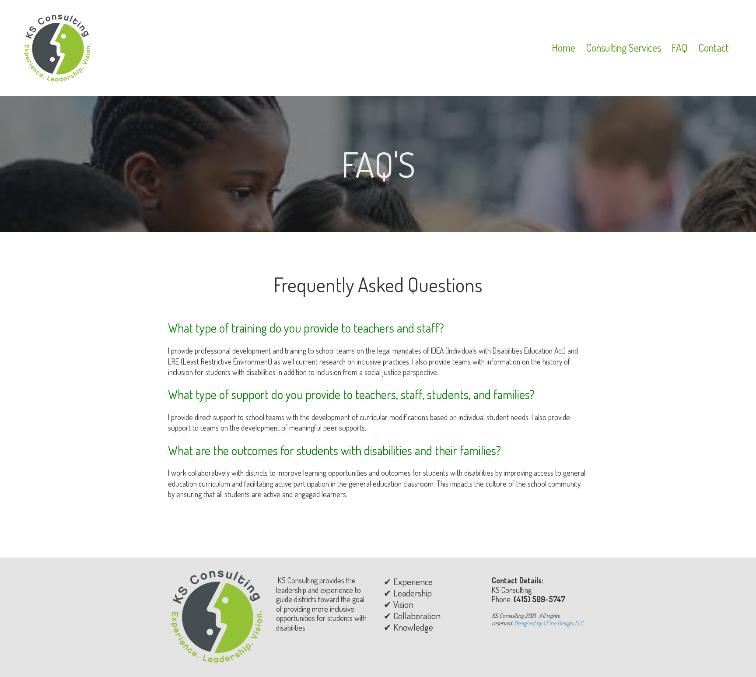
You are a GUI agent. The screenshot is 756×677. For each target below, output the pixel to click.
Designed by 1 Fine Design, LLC (548, 623)
